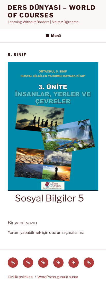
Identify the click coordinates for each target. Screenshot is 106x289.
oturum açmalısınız (66, 232)
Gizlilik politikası (20, 277)
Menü (56, 35)
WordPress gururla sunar (57, 277)
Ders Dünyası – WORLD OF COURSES (52, 11)
